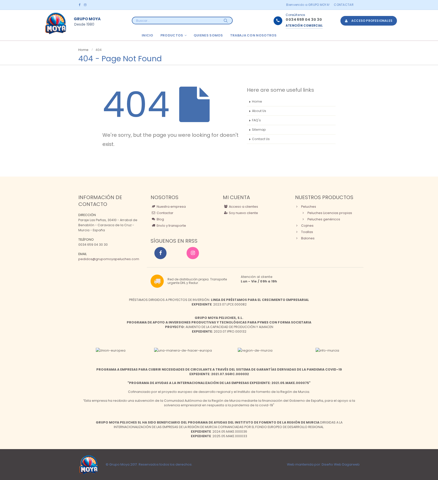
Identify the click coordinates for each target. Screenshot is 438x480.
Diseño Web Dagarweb (341, 464)
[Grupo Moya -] (55, 23)
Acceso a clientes (243, 206)
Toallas (306, 232)
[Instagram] (85, 5)
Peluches (308, 206)
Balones (307, 238)
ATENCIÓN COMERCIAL (304, 26)
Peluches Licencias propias (329, 213)
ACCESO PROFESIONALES (371, 20)
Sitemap (259, 129)
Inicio (147, 35)
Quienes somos (208, 35)
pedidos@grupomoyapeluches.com (108, 259)
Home (257, 101)
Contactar (344, 5)
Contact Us (261, 139)
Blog (160, 219)
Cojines (307, 225)
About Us (259, 111)
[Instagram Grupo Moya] (192, 253)
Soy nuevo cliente (243, 213)
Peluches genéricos (323, 219)
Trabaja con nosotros (253, 35)
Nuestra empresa (171, 206)
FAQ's (256, 120)
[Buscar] (225, 20)
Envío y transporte (171, 225)
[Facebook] (79, 5)
